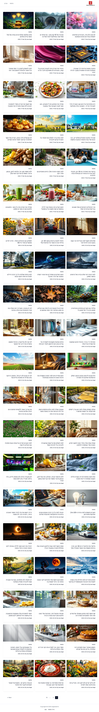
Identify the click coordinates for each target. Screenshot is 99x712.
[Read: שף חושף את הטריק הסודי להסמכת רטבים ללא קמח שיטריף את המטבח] (18, 89)
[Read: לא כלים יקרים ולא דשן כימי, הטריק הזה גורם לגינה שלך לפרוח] (82, 668)
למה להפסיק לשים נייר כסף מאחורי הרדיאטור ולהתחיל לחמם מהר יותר (20, 69)
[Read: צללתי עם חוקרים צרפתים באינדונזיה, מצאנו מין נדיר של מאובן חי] (82, 294)
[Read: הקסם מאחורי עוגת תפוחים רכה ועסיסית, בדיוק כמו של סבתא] (82, 633)
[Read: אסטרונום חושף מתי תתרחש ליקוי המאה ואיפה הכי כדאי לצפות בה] (50, 565)
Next (9, 697)
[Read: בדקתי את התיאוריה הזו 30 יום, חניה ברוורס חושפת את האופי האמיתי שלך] (82, 531)
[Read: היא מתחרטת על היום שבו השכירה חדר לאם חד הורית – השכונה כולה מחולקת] (82, 89)
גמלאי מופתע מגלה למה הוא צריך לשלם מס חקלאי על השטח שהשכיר (82, 410)
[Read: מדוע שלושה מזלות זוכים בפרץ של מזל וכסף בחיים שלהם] (18, 20)
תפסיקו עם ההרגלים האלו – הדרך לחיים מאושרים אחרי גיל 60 (19, 242)
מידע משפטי (51, 709)
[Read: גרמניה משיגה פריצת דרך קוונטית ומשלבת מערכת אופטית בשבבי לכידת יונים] (82, 54)
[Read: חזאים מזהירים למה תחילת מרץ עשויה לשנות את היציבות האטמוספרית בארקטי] (82, 565)
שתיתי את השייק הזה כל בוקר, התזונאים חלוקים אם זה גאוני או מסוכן (19, 208)
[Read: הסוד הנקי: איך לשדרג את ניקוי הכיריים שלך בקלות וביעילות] (50, 633)
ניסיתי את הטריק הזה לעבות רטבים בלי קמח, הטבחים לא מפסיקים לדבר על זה (50, 69)
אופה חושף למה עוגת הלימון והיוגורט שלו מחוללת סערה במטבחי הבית (50, 547)
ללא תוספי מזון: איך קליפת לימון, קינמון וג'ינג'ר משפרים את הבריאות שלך (19, 172)
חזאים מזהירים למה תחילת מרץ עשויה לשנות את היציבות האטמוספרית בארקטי (82, 581)
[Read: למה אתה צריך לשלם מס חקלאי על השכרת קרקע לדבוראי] (50, 123)
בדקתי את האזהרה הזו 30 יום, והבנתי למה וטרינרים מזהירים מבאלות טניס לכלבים (83, 173)
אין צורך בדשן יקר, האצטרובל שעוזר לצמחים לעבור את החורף (20, 684)
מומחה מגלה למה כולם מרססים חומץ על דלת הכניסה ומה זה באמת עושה (51, 410)
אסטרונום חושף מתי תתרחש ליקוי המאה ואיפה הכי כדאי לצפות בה (50, 581)
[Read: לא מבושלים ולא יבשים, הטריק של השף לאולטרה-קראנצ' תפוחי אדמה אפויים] (18, 123)
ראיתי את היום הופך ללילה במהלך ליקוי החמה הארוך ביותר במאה (19, 547)
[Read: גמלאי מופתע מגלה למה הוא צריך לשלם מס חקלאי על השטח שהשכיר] (82, 395)
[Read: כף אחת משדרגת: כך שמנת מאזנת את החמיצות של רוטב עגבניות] (50, 668)
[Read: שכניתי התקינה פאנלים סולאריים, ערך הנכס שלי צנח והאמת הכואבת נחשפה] (82, 123)
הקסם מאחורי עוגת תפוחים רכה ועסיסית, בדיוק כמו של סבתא (84, 648)
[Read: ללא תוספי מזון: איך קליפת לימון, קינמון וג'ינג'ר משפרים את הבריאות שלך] (18, 157)
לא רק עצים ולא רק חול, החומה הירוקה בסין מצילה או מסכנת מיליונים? (19, 377)
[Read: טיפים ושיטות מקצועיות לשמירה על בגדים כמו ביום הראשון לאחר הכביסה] (50, 327)
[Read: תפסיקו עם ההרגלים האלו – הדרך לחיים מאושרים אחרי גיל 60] (18, 226)
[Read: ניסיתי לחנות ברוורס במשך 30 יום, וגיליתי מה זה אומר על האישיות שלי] (50, 226)
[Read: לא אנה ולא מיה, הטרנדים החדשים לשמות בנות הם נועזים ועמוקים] (82, 20)
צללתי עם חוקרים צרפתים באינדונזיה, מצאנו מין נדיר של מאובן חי (83, 309)
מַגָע (46, 709)
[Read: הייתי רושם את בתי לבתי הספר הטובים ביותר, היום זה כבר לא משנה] (18, 498)
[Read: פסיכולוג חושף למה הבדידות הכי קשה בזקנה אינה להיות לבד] (82, 226)
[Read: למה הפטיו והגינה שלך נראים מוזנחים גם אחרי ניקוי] (50, 157)
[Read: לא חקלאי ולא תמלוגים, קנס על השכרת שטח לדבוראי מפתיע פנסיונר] (18, 565)
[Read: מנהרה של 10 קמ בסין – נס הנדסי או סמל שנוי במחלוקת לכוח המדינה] (50, 20)
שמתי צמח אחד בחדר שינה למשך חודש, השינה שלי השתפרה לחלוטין (82, 444)
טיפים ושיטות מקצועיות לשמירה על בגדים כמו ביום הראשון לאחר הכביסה (51, 343)
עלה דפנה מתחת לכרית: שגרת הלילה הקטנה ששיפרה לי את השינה (83, 478)
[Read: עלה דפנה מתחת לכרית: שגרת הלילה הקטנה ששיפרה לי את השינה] (82, 462)
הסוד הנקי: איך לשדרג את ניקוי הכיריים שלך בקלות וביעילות (50, 648)
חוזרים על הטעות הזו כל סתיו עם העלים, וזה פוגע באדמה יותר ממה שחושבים (50, 309)
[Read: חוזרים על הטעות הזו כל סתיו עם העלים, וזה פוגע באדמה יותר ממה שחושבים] (50, 294)
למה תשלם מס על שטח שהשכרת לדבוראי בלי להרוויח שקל (52, 444)
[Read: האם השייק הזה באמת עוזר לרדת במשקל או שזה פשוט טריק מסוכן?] (50, 192)
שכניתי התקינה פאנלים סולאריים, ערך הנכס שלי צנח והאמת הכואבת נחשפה (82, 139)
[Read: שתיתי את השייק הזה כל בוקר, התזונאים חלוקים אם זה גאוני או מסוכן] (18, 192)
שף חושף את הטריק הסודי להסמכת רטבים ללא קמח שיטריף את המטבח (20, 105)
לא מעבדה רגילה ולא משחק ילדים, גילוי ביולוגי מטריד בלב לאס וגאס (19, 478)
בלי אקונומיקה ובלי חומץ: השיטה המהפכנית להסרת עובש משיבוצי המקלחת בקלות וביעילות (21, 649)
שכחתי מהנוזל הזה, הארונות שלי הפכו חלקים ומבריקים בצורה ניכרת (51, 614)
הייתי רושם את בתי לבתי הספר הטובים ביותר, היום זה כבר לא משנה (19, 513)
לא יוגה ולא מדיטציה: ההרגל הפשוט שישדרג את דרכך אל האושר (20, 343)
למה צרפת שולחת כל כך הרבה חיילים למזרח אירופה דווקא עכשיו (19, 275)
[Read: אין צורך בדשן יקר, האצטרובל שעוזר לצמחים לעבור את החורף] (18, 668)
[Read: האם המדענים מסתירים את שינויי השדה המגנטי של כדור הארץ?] (50, 260)
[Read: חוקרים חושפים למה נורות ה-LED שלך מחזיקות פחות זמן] (82, 498)
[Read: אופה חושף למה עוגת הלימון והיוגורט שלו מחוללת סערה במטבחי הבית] (50, 531)
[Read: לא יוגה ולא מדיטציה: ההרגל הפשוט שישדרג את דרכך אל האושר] (18, 327)
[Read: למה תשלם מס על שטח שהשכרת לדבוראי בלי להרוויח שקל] (50, 428)
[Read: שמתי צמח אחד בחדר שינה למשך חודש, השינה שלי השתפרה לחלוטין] (82, 428)
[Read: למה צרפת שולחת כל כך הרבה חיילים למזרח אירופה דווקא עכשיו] (18, 260)
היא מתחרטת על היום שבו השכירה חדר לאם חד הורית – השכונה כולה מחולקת (82, 105)
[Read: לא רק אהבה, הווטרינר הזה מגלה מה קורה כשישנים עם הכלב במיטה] (18, 294)
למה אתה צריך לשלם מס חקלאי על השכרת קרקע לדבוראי (51, 139)
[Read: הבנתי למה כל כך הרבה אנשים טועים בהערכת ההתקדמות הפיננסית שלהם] (50, 498)
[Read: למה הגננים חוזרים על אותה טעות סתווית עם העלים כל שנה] (18, 428)
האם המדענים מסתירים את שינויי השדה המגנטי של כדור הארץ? (50, 275)
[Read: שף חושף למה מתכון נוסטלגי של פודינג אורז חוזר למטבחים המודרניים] (82, 599)
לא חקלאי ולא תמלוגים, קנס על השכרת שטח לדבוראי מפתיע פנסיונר (19, 581)
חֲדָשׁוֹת (93, 32)
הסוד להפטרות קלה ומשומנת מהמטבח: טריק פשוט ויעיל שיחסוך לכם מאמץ (19, 614)
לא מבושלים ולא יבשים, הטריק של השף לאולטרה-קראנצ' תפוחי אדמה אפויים (19, 139)
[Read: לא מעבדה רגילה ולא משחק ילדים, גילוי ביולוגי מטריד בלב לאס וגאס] (18, 462)
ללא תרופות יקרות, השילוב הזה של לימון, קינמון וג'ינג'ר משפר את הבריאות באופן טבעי (50, 479)
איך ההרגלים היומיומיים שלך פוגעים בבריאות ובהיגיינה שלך (83, 208)
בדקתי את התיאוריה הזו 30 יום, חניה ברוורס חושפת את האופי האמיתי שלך (83, 547)
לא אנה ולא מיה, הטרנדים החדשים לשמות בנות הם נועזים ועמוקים (83, 36)
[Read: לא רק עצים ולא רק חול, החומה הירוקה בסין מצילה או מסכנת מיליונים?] (18, 361)
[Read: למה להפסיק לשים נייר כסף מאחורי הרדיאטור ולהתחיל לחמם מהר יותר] (18, 54)
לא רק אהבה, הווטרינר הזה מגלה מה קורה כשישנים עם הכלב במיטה (20, 309)
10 (46, 697)
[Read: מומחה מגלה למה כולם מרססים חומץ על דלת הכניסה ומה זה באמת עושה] (50, 395)
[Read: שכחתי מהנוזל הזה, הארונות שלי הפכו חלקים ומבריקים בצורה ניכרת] (50, 599)
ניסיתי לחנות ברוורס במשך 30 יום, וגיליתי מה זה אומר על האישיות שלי (52, 242)
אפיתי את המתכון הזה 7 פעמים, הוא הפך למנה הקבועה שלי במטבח (51, 105)
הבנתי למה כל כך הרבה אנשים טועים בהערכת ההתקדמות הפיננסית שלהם (51, 513)
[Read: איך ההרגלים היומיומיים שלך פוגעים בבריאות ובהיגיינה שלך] (82, 192)
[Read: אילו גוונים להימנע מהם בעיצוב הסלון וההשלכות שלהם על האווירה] (82, 361)
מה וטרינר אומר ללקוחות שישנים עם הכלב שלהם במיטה (20, 410)
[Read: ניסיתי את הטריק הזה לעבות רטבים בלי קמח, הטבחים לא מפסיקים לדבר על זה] (50, 54)
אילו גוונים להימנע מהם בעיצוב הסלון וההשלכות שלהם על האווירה (83, 377)
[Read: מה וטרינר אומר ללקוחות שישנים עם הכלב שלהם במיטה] (18, 395)
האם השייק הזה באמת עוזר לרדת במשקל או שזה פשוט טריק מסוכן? (52, 208)
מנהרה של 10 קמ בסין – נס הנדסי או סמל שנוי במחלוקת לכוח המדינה (51, 36)
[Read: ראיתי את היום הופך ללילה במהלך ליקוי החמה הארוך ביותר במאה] (18, 531)
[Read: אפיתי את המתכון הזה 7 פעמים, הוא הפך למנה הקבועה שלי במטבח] (50, 89)
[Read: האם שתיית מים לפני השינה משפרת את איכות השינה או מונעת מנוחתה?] (50, 361)
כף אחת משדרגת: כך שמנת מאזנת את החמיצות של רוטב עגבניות (50, 684)
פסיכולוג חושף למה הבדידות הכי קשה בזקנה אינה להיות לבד (83, 242)
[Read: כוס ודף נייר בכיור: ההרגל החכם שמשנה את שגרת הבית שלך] (82, 327)
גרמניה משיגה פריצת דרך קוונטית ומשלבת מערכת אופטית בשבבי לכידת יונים (82, 70)
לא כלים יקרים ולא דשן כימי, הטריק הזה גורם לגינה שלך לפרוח (82, 684)
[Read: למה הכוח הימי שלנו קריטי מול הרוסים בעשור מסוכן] (82, 260)
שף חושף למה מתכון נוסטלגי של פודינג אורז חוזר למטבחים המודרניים (82, 614)
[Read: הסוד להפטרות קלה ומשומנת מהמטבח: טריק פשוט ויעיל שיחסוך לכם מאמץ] (18, 599)
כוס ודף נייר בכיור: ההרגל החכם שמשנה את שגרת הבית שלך (82, 343)
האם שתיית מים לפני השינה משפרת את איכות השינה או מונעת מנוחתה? (50, 377)
